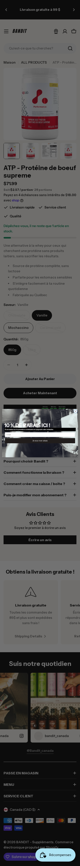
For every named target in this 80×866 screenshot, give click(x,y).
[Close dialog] (75, 411)
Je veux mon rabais (40, 441)
